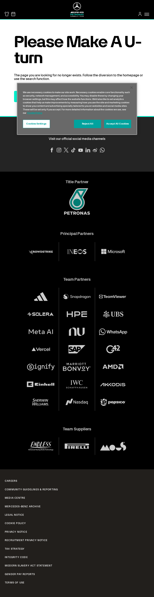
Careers (11, 481)
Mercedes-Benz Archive (23, 506)
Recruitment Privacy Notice (26, 540)
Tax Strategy (14, 549)
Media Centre (15, 498)
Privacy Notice (16, 532)
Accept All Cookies (117, 123)
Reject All (87, 123)
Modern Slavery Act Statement (29, 565)
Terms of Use (14, 582)
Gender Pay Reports (20, 574)
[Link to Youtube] (80, 150)
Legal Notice (14, 515)
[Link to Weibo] (95, 150)
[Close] (131, 87)
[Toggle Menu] (146, 14)
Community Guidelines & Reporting (31, 489)
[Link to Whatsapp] (102, 150)
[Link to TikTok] (73, 150)
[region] (77, 109)
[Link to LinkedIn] (87, 150)
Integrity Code (16, 557)
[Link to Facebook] (51, 150)
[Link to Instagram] (59, 150)
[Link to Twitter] (66, 150)
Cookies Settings (36, 123)
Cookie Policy (15, 523)
